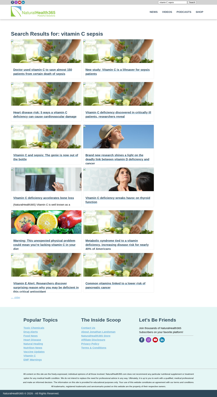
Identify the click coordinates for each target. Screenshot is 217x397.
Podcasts (184, 11)
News (154, 11)
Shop (199, 11)
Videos (167, 11)
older (15, 297)
